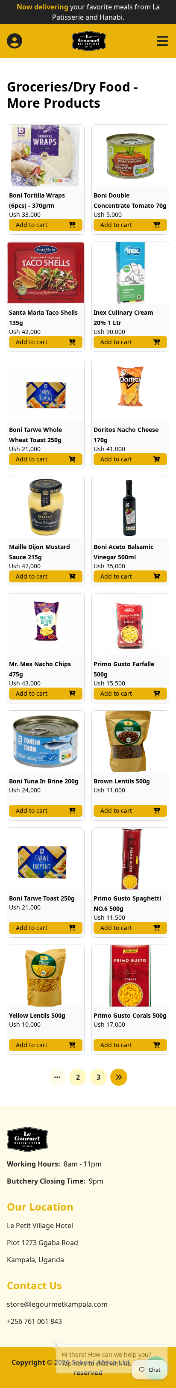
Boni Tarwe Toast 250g (42, 898)
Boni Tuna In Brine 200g (44, 781)
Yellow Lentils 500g (37, 1015)
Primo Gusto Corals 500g (130, 1015)
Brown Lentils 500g (122, 781)
